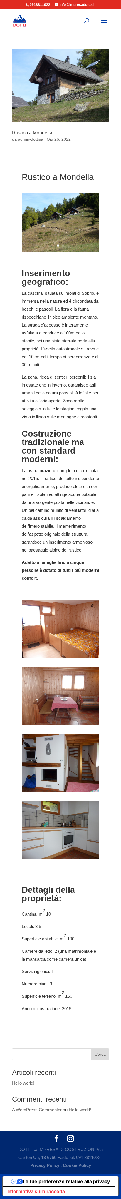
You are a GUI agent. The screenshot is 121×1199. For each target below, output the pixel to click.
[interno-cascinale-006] (60, 724)
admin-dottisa (30, 139)
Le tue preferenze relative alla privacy (66, 1181)
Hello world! (23, 1082)
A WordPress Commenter (37, 1109)
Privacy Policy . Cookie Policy (60, 1165)
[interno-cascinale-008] (60, 792)
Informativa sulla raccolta (36, 1191)
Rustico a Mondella (32, 132)
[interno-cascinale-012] (60, 657)
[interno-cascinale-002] (60, 859)
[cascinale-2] (60, 251)
